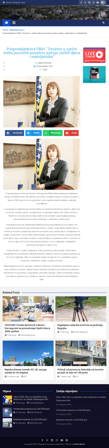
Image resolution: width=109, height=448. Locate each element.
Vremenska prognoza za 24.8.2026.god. (31, 409)
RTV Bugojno (14, 9)
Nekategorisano (11, 318)
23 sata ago (21, 412)
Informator (67, 363)
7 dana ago (64, 332)
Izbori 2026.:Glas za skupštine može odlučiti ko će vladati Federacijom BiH (30, 398)
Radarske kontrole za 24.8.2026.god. (30, 419)
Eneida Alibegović (28, 335)
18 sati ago (20, 403)
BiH (59, 363)
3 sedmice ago (13, 376)
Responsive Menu (103, 2)
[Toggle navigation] (13, 23)
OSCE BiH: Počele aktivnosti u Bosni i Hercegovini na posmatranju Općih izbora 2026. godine (27, 328)
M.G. (25, 376)
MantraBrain (79, 444)
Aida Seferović (36, 412)
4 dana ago (11, 335)
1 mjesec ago (65, 376)
